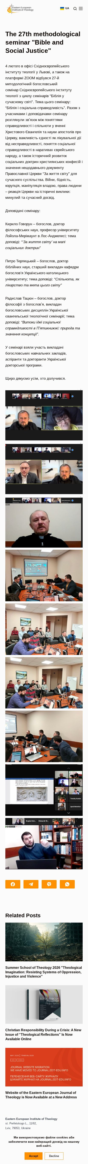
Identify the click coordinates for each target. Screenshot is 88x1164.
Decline (54, 1156)
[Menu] (81, 8)
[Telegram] (30, 884)
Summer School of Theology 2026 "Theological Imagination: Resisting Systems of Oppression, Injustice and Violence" (43, 972)
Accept (33, 1156)
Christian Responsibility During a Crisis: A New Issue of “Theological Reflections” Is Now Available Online (43, 1034)
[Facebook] (12, 884)
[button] (44, 414)
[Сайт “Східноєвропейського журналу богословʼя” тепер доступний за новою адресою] (44, 1067)
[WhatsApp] (67, 884)
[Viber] (49, 884)
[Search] (75, 8)
